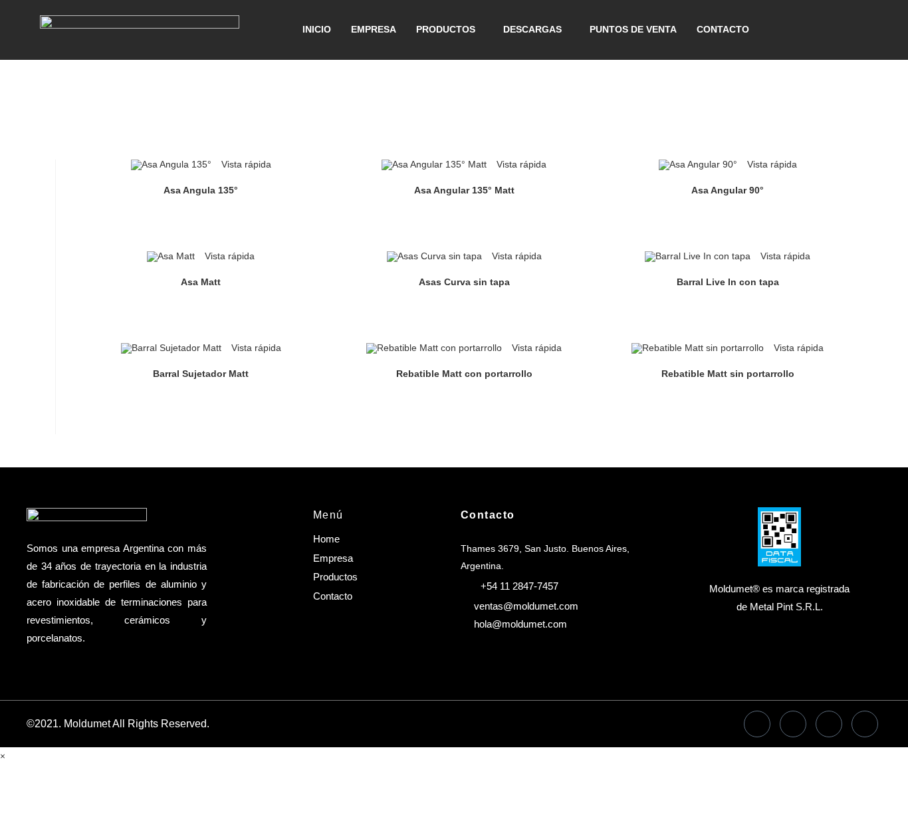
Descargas (532, 29)
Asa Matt (201, 282)
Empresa (373, 29)
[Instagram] (829, 724)
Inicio (316, 29)
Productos (445, 29)
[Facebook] (757, 724)
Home (326, 538)
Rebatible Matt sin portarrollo (727, 373)
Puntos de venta (633, 29)
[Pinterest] (864, 724)
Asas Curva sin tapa (464, 282)
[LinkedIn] (793, 724)
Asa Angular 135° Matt (464, 190)
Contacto (723, 29)
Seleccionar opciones (200, 220)
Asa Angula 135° (201, 190)
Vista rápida (245, 164)
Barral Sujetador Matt (201, 373)
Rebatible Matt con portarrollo (464, 373)
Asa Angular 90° (727, 190)
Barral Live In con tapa (728, 282)
